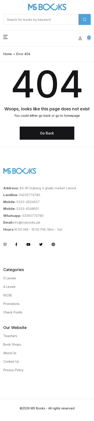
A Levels (9, 287)
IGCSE (7, 295)
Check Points (12, 312)
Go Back (47, 133)
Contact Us (11, 361)
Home (7, 54)
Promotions (11, 304)
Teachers (10, 336)
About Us (9, 353)
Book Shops (12, 344)
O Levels (9, 278)
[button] (5, 38)
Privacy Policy (13, 370)
